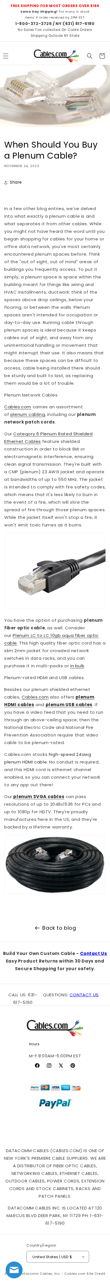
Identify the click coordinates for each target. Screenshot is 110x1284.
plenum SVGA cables (38, 796)
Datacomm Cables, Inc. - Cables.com (52, 1273)
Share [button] (16, 182)
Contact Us (93, 953)
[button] (89, 56)
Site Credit (96, 1273)
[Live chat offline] (14, 1270)
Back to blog (59, 927)
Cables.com (17, 407)
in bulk (77, 666)
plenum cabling (27, 414)
